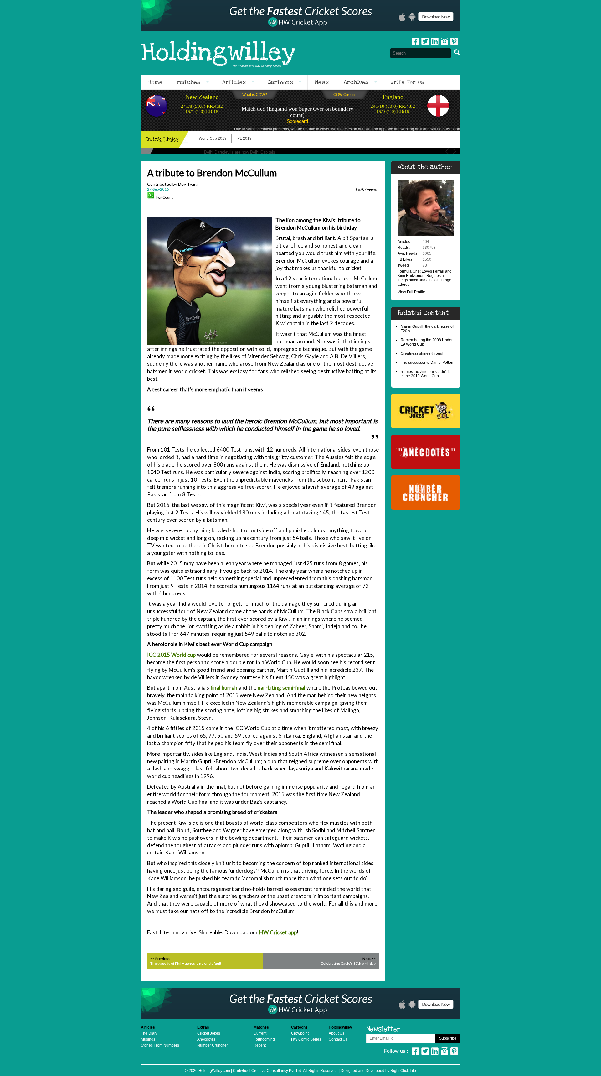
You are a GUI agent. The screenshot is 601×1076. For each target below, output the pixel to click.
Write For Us (407, 82)
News (322, 82)
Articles (234, 82)
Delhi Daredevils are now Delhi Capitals (239, 152)
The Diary (149, 1033)
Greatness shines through (422, 353)
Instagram (444, 41)
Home (155, 82)
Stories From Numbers (160, 1045)
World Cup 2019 (213, 138)
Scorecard (297, 121)
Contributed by (172, 184)
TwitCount (164, 197)
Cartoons (280, 82)
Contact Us (338, 1039)
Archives (356, 82)
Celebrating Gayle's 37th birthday (348, 963)
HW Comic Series (306, 1039)
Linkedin (435, 41)
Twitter (425, 41)
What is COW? (254, 94)
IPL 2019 (244, 138)
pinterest (454, 41)
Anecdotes (206, 1039)
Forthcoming (264, 1039)
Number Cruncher (212, 1045)
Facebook (415, 41)
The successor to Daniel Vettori (427, 362)
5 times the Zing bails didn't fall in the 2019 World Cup (427, 373)
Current (260, 1033)
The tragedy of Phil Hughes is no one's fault (185, 963)
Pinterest (454, 1051)
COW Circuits (344, 94)
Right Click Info (402, 1070)
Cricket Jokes (208, 1033)
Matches (189, 82)
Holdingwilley (218, 53)
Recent (260, 1045)
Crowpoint (300, 1033)
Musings (148, 1039)
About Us (336, 1033)
